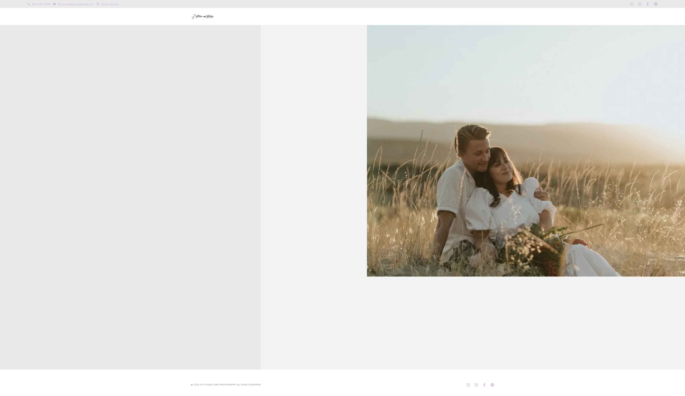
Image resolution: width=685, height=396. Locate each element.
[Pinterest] (656, 4)
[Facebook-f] (648, 4)
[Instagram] (631, 4)
